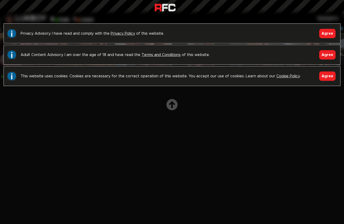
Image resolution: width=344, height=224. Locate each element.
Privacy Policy (123, 33)
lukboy (30, 18)
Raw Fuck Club (165, 7)
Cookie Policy (288, 76)
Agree (327, 33)
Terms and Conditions (161, 55)
